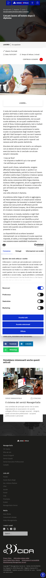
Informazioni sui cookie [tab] (35, 251)
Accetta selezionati (23, 324)
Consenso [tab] (7, 251)
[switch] (40, 294)
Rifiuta (23, 331)
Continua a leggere (30, 59)
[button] (10, 343)
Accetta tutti (23, 317)
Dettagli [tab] (18, 251)
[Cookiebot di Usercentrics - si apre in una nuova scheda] (34, 245)
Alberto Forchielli (11, 51)
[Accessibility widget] (42, 574)
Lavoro (24, 9)
